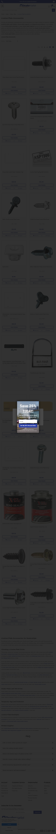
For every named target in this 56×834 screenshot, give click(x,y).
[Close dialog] (37, 403)
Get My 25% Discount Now (28, 426)
